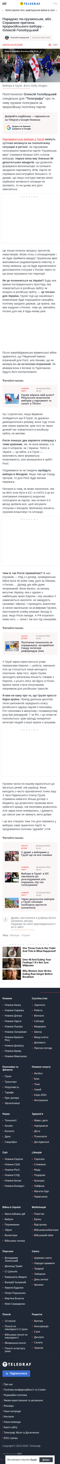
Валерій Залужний (15, 1282)
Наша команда (12, 1422)
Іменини (38, 1284)
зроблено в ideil (12, 1454)
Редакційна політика (15, 1395)
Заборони (39, 1274)
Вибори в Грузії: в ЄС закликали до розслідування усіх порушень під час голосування (35, 879)
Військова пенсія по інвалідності (16, 1336)
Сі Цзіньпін (11, 1271)
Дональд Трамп (13, 1266)
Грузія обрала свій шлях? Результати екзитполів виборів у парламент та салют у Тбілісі (37, 399)
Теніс (37, 1084)
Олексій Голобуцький (19, 37)
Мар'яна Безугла (14, 1298)
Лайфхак (39, 1186)
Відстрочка (40, 1224)
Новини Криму (13, 1051)
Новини (7, 998)
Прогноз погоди (43, 1048)
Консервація (41, 1326)
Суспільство (39, 998)
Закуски (38, 1348)
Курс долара (12, 1098)
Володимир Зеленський (11, 1259)
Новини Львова (14, 1026)
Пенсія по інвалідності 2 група (16, 1328)
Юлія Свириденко (15, 1304)
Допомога (39, 1042)
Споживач (40, 1164)
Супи (37, 1331)
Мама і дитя (41, 1120)
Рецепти (37, 1314)
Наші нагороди (12, 1411)
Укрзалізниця (12, 1103)
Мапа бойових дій (15, 1214)
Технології (10, 1120)
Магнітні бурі (41, 1191)
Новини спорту (41, 1067)
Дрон (8, 1136)
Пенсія (6, 1314)
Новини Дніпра (13, 1015)
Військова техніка (15, 1240)
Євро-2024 (40, 1095)
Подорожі (39, 1175)
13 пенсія (10, 1321)
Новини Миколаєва (16, 1056)
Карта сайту (10, 1427)
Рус (55, 3)
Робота (38, 1010)
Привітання (40, 1196)
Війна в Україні (11, 1207)
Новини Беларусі (14, 1186)
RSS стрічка (11, 1438)
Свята (35, 1251)
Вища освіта (41, 1037)
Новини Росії (12, 1169)
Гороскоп (39, 1159)
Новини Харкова (14, 1010)
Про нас (8, 1384)
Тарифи (9, 1092)
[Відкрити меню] (4, 3)
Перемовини (12, 1224)
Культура (39, 1180)
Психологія (40, 1136)
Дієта (37, 1131)
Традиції (39, 1268)
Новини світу (25, 390)
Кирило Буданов (14, 1287)
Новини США (12, 1164)
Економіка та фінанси (10, 1068)
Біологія (9, 1131)
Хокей (37, 1089)
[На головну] (30, 3)
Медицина (40, 1026)
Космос (9, 1125)
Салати (38, 1342)
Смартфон (11, 1142)
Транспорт (11, 1082)
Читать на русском (12, 45)
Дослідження (41, 1142)
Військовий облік (43, 1235)
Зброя (8, 1230)
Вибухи (9, 1219)
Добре (46, 1460)
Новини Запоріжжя (16, 1032)
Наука (6, 1114)
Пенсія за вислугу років (15, 1350)
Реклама (9, 1406)
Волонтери (11, 1235)
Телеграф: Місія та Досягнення (21, 1432)
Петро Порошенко (15, 1293)
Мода (37, 1169)
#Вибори (15, 935)
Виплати (39, 1015)
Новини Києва (13, 1005)
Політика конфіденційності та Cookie (25, 1389)
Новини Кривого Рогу (14, 1038)
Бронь (37, 1219)
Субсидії (39, 1021)
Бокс (37, 1078)
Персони (7, 1251)
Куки (33, 1459)
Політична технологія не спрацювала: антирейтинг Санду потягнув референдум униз (37, 646)
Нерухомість (12, 1087)
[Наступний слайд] (57, 10)
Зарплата (39, 1005)
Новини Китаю (13, 1180)
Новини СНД (12, 1175)
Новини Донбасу (14, 1045)
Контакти (9, 1416)
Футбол (38, 1073)
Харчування (41, 1125)
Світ (5, 1152)
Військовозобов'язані (46, 1230)
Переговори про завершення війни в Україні (31, 10)
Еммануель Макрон (16, 1277)
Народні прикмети (44, 1263)
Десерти (39, 1337)
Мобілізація (39, 1207)
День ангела (41, 1279)
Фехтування (41, 1100)
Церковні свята (43, 1258)
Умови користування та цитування (23, 1400)
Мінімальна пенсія (15, 1343)
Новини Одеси (13, 1021)
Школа (38, 1032)
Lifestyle (37, 1152)
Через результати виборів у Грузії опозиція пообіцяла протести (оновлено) (37, 903)
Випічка (38, 1321)
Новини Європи (14, 1159)
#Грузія (26, 935)
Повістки (39, 1214)
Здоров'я (37, 1114)
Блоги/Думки (24, 637)
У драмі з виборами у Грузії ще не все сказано (36, 854)
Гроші (8, 1076)
